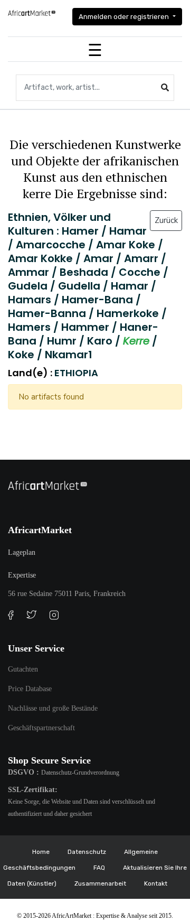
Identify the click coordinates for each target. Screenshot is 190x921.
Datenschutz (87, 851)
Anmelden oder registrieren (124, 17)
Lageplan (21, 552)
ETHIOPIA (76, 372)
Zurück (166, 220)
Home (41, 851)
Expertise (22, 575)
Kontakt (155, 883)
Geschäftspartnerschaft (41, 728)
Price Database (30, 689)
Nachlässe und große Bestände (53, 708)
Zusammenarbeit (100, 883)
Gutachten (23, 669)
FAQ (99, 867)
